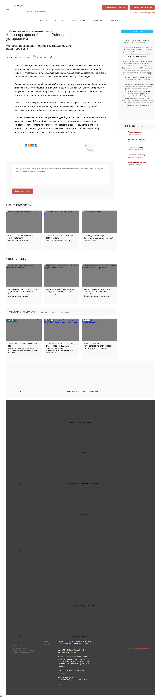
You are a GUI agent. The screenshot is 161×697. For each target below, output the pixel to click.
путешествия (127, 52)
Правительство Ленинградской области (82, 483)
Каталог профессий (140, 93)
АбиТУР (43, 21)
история (127, 49)
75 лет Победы (145, 65)
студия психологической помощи (82, 636)
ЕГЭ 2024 (126, 61)
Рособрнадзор (142, 61)
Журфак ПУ (116, 21)
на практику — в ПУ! (146, 75)
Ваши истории (78, 21)
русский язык (135, 100)
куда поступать (129, 42)
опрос (128, 40)
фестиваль (143, 100)
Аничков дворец (82, 514)
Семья (150, 61)
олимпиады (125, 72)
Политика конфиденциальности (22, 653)
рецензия (143, 63)
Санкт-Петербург (141, 96)
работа (127, 89)
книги (127, 98)
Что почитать (126, 84)
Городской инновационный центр (82, 606)
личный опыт (136, 47)
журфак (149, 73)
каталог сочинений (128, 103)
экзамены (150, 84)
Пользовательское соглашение (22, 650)
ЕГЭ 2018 (136, 63)
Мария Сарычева (23, 57)
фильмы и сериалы (144, 77)
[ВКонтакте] (26, 145)
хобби (145, 57)
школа (149, 63)
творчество (143, 72)
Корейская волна (136, 88)
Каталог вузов (130, 81)
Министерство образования (131, 75)
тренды (147, 98)
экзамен (127, 54)
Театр (139, 105)
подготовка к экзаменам (144, 49)
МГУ (133, 70)
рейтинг (139, 79)
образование (140, 52)
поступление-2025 (147, 47)
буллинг (149, 96)
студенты (129, 105)
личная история (127, 86)
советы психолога (146, 59)
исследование (128, 63)
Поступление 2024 (130, 79)
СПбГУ (135, 105)
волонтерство (128, 45)
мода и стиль (126, 100)
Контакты (47, 645)
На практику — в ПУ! (129, 96)
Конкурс (130, 93)
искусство (145, 105)
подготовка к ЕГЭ (145, 42)
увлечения (128, 91)
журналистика (146, 45)
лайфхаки (142, 86)
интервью (133, 61)
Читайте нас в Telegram (116, 7)
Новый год (149, 86)
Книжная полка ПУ (134, 65)
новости (146, 91)
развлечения (146, 88)
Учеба (133, 49)
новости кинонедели (129, 59)
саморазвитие (134, 98)
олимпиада (146, 79)
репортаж (128, 70)
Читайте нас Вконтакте (143, 7)
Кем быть (59, 21)
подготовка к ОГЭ (144, 54)
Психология (142, 84)
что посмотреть (137, 40)
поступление (135, 56)
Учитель (150, 100)
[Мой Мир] (32, 145)
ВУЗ (133, 52)
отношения (134, 73)
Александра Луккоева (137, 162)
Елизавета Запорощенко (138, 155)
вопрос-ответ (148, 68)
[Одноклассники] (29, 145)
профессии (148, 52)
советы (134, 77)
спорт (126, 65)
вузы (123, 47)
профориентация (141, 102)
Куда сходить (126, 68)
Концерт (135, 86)
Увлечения (98, 21)
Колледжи (135, 68)
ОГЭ (141, 68)
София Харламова (135, 147)
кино (136, 42)
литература (137, 45)
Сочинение (134, 54)
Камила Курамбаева (136, 140)
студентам (139, 70)
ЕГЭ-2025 (134, 84)
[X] (36, 145)
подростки (150, 102)
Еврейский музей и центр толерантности (82, 391)
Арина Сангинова (135, 132)
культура (146, 40)
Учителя (141, 98)
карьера (128, 47)
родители (146, 70)
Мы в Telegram (138, 31)
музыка (138, 59)
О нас (46, 641)
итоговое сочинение (142, 82)
